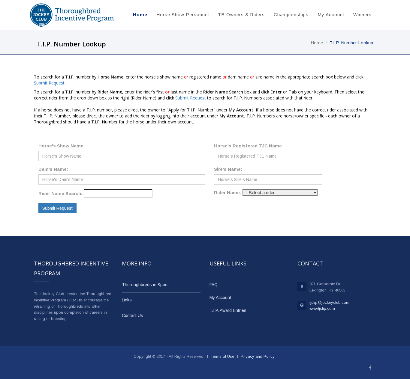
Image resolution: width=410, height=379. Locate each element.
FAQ (214, 284)
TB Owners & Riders (241, 14)
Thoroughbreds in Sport (145, 284)
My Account (331, 14)
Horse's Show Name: (61, 145)
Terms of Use (222, 356)
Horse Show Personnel (182, 14)
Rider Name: (227, 192)
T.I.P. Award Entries (228, 310)
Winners (362, 14)
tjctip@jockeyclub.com (329, 302)
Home (140, 14)
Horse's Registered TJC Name (248, 145)
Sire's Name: (228, 169)
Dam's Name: (53, 169)
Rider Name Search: (60, 193)
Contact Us (132, 315)
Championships (291, 14)
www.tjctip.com (322, 308)
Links (127, 300)
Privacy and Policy (258, 356)
